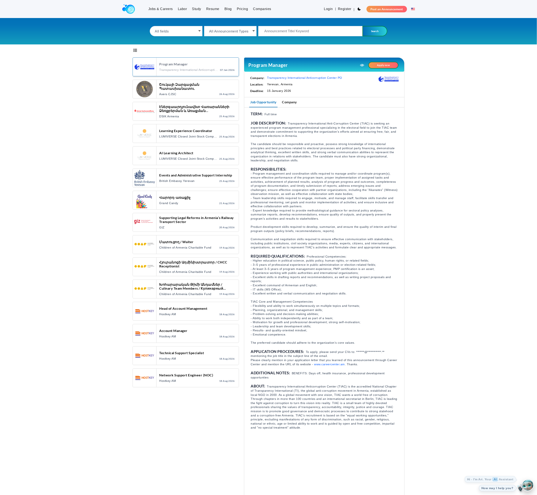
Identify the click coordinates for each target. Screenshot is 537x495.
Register (344, 9)
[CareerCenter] (128, 9)
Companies (262, 9)
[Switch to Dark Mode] (359, 9)
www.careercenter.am (329, 364)
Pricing (242, 9)
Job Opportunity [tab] (263, 102)
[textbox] (176, 31)
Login (328, 9)
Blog (228, 9)
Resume (212, 9)
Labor (182, 9)
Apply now (383, 65)
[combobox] (176, 31)
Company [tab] (289, 102)
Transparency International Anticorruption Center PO (304, 77)
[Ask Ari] (527, 485)
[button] (412, 9)
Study (196, 9)
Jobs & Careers (160, 9)
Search (375, 31)
